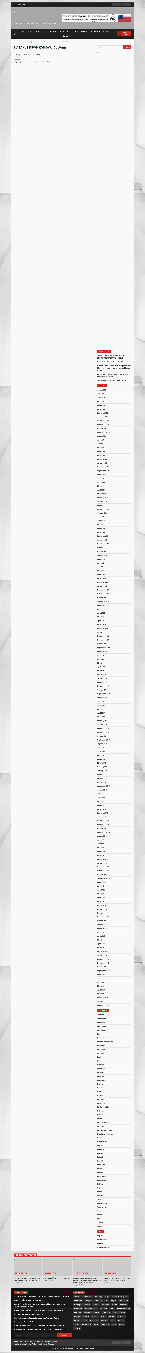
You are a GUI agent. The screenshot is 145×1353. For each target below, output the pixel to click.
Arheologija (101, 1030)
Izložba (99, 1092)
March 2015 (101, 901)
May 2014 (100, 940)
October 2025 (102, 428)
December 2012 (103, 1005)
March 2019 (101, 717)
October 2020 (102, 644)
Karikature (101, 1103)
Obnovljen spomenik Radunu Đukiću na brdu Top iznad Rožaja (36, 1318)
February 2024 (102, 498)
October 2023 (102, 513)
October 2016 (102, 828)
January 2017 (102, 817)
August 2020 (102, 651)
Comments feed (103, 1243)
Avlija (21, 1342)
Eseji (76, 31)
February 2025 (102, 459)
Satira (99, 1192)
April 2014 (101, 944)
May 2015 (100, 894)
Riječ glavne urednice (32, 1342)
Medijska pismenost (104, 1130)
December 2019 (103, 682)
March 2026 (101, 409)
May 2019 (100, 709)
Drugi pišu (101, 1049)
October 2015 (102, 875)
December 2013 (103, 959)
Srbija (99, 1199)
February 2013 (102, 998)
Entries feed (102, 1240)
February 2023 (102, 536)
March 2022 (101, 578)
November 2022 (103, 548)
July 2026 (100, 394)
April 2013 (101, 990)
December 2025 (103, 421)
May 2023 (100, 525)
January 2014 (102, 955)
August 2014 (102, 928)
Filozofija (100, 1065)
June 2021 (101, 613)
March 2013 (101, 994)
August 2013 (102, 975)
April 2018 (101, 759)
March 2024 (101, 494)
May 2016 (100, 848)
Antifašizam (101, 1019)
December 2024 (103, 467)
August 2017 (102, 790)
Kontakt (54, 1342)
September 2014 (103, 925)
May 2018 (100, 755)
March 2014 (101, 948)
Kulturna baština (95, 31)
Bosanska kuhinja (103, 1038)
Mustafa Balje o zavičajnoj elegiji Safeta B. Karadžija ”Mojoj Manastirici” (40, 1330)
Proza (45, 31)
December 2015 (103, 867)
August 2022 (102, 559)
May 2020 (100, 663)
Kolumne (61, 31)
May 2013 (100, 986)
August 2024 (102, 475)
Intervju (69, 31)
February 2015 (102, 905)
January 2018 (102, 771)
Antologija (101, 1022)
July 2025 (100, 440)
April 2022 (101, 575)
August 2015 (102, 882)
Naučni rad (101, 1138)
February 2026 (102, 413)
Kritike (99, 1119)
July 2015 (100, 886)
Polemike (100, 1149)
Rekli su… (100, 1184)
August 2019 (102, 698)
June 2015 (101, 890)
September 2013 (103, 971)
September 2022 (103, 555)
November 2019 (103, 686)
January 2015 (102, 909)
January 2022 (102, 586)
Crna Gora (101, 1046)
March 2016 (101, 855)
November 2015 (103, 871)
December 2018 (103, 728)
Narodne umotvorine (105, 1134)
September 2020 (103, 648)
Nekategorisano (103, 1142)
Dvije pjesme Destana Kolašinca (25, 1322)
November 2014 (103, 917)
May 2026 (100, 401)
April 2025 (101, 451)
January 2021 (102, 632)
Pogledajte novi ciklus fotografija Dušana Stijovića (34, 60)
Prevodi (100, 1157)
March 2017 (101, 809)
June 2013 (101, 982)
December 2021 (103, 590)
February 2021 (102, 628)
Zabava (100, 1222)
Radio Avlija (101, 1176)
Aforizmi (100, 1015)
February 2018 (102, 767)
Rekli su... (104, 1320)
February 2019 (102, 721)
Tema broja (101, 1207)
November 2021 (103, 594)
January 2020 (102, 678)
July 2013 (100, 978)
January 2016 (102, 863)
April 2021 (101, 621)
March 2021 (101, 625)
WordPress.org (103, 1247)
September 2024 (103, 471)
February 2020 (102, 675)
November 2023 (103, 509)
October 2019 (102, 690)
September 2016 (103, 832)
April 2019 (101, 713)
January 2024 (102, 501)
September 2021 (103, 601)
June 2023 (101, 521)
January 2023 (102, 540)
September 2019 (103, 694)
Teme (99, 1211)
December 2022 (103, 544)
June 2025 (101, 444)
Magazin (53, 31)
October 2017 (102, 782)
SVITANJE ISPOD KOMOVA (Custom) (27, 55)
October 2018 (102, 736)
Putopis (100, 1172)
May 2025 (100, 448)
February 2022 (102, 582)
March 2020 (101, 671)
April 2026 (101, 405)
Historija (100, 1072)
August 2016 (102, 836)
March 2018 (101, 763)
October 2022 (102, 551)
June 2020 (101, 659)
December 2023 (103, 505)
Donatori (51, 1344)
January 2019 (102, 725)
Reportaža (101, 1188)
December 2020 (103, 636)
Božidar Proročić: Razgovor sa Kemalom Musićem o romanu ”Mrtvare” (40, 1326)
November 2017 (103, 778)
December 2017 (103, 775)
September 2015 (103, 878)
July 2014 (100, 932)
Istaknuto (100, 1088)
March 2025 (101, 455)
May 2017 (100, 801)
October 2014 (102, 921)
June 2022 (101, 567)
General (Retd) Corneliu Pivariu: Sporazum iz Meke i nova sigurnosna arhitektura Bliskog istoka (114, 368)
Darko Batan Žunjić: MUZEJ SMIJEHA (110, 362)
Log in (99, 1236)
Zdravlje (106, 31)
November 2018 (103, 732)
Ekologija (66, 36)
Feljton (99, 1061)
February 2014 (102, 951)
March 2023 (101, 532)
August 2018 (102, 744)
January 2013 (102, 1001)
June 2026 (101, 398)
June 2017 (101, 798)
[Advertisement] (96, 18)
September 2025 (103, 432)
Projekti (100, 1161)
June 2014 (101, 936)
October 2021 (102, 598)
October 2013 (102, 967)
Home (23, 31)
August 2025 (102, 436)
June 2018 (101, 751)
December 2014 (103, 913)
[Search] (114, 34)
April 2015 (101, 898)
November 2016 (103, 825)
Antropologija (102, 1026)
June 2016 (101, 844)
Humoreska (101, 1080)
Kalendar (100, 1099)
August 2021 (102, 605)
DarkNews (80, 1348)
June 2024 (101, 482)
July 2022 (100, 563)
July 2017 (100, 794)
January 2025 (102, 463)
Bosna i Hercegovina (105, 1042)
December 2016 (103, 821)
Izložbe (100, 1096)
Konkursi (100, 1115)
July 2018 (100, 748)
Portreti (84, 31)
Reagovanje (101, 1180)
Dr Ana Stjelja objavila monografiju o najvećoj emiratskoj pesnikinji (117, 1267)
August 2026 (102, 390)
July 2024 (100, 478)
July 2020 (100, 655)
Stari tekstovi (102, 1203)
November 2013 (103, 963)
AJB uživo (125, 34)
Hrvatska (100, 1076)
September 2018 (103, 740)
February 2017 (102, 813)
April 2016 (101, 851)
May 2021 (100, 617)
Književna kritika (103, 1107)
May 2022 (100, 571)
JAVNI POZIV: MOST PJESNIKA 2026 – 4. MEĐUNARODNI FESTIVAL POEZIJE (28, 1267)
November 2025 (103, 425)
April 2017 (101, 805)
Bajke (99, 1034)
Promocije (101, 1165)
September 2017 (103, 786)
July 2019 (100, 701)
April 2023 (101, 528)
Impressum (46, 1342)
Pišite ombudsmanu (39, 1344)
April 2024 (101, 490)
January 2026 (102, 417)
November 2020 (103, 640)
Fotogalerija (101, 1069)
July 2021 (100, 609)
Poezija (37, 31)
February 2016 (102, 859)
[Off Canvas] (15, 34)
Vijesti (30, 31)
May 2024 (100, 486)
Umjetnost (101, 1215)
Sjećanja (100, 1195)
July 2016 (100, 840)
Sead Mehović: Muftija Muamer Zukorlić (112, 380)
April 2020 (101, 667)
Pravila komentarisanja (22, 1344)
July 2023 (100, 517)
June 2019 (101, 705)
